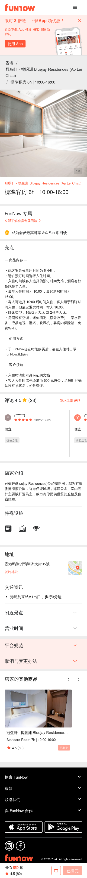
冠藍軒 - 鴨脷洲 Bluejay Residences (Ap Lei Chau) (44, 72)
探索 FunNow (16, 777)
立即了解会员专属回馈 (21, 220)
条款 (9, 788)
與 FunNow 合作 (19, 810)
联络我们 (12, 799)
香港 (9, 63)
